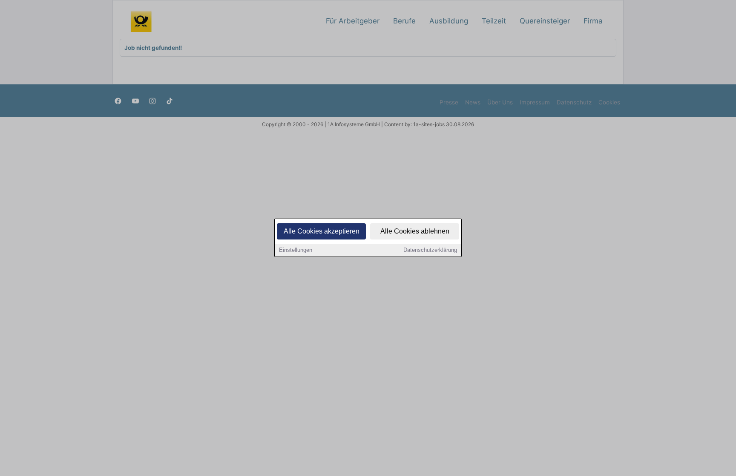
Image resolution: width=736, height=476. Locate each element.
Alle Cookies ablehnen (414, 231)
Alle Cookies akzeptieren (321, 231)
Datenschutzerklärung (430, 250)
